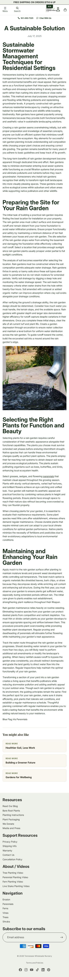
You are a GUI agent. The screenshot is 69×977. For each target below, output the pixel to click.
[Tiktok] (37, 970)
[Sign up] (61, 937)
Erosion (6, 899)
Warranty (7, 850)
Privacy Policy (10, 841)
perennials (48, 476)
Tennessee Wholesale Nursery (38, 956)
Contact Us (8, 855)
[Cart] (65, 9)
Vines (5, 912)
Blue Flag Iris (9, 719)
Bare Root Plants (11, 810)
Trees (5, 917)
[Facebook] (20, 970)
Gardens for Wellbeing (19, 777)
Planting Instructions (13, 815)
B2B (49, 6)
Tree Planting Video (13, 873)
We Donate (8, 823)
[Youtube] (32, 970)
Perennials (8, 904)
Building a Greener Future (20, 762)
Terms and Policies (34, 963)
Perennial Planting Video (15, 877)
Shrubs (6, 921)
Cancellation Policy (12, 859)
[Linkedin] (43, 970)
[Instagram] (26, 970)
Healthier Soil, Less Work (20, 747)
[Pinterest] (49, 970)
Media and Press (11, 828)
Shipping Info (10, 846)
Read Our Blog (10, 806)
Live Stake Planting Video (16, 886)
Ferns (5, 908)
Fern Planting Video (13, 881)
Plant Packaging (11, 819)
